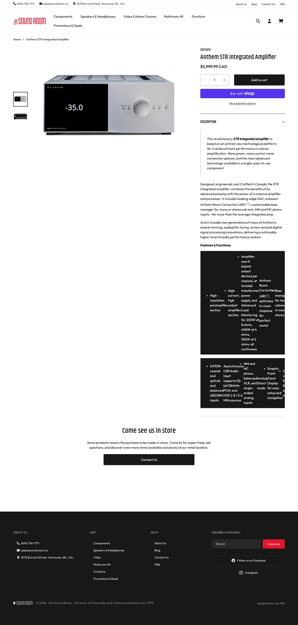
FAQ (282, 4)
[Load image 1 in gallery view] (20, 99)
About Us (241, 4)
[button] (63, 16)
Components (101, 543)
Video (97, 557)
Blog (254, 4)
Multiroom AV (102, 564)
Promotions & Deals (105, 579)
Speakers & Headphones (108, 550)
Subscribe (273, 544)
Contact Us (268, 4)
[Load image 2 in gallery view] (20, 116)
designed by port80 (271, 603)
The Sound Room (60, 603)
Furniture (99, 571)
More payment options (242, 103)
